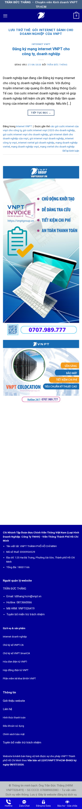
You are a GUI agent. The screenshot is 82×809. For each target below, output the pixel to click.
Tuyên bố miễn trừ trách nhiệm (25, 614)
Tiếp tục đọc (41, 112)
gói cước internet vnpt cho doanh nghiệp (25, 134)
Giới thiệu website (14, 700)
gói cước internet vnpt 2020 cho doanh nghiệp (49, 130)
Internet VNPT (41, 44)
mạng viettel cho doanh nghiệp (57, 146)
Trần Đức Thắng (57, 64)
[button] (5, 16)
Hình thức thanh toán (14, 717)
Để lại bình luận (71, 150)
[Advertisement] (41, 463)
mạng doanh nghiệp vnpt (25, 146)
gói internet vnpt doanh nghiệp (47, 138)
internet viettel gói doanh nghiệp (36, 142)
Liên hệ (7, 709)
